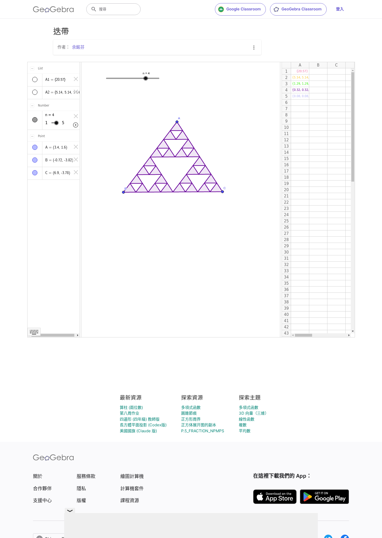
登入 (340, 8)
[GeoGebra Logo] (53, 9)
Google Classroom (243, 8)
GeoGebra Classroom (301, 8)
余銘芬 (78, 47)
